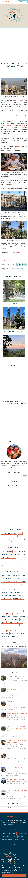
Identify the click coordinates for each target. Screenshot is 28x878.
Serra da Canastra (14, 633)
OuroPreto (9, 625)
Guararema (16, 581)
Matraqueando (21, 125)
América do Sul (14, 268)
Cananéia (24, 575)
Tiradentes (13, 636)
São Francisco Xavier (6, 595)
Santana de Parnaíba (6, 589)
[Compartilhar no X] (20, 264)
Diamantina (4, 619)
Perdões (11, 628)
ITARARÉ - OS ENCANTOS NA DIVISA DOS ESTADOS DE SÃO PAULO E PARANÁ (16, 689)
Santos (14, 589)
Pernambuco (8, 557)
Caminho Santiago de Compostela (9, 536)
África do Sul (9, 541)
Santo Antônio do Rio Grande (13, 630)
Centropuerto (14, 121)
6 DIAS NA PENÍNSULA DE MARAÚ (15, 779)
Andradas (4, 611)
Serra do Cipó (23, 633)
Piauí (14, 557)
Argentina (10, 533)
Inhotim (16, 619)
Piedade (18, 587)
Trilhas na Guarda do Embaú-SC (16, 767)
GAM (11, 180)
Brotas (8, 575)
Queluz (23, 587)
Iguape (3, 584)
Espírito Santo (5, 554)
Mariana (3, 625)
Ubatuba (3, 601)
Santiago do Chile (6, 269)
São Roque (15, 598)
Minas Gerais (17, 554)
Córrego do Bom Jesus (12, 616)
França (8, 539)
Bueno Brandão (19, 611)
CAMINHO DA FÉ (11, 701)
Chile (21, 268)
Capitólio (3, 613)
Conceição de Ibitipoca (19, 613)
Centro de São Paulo (6, 578)
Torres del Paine (18, 100)
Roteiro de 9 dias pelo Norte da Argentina (14, 646)
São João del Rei (5, 636)
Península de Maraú (13, 842)
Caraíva (16, 839)
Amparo (3, 575)
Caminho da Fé (21, 551)
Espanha (3, 539)
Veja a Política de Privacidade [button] (9, 872)
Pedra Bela (12, 587)
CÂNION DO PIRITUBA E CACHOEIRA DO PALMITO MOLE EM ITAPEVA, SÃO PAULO (16, 728)
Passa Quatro (5, 628)
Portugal (24, 539)
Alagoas (3, 551)
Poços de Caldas (19, 628)
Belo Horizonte (11, 611)
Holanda (14, 539)
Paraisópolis (16, 625)
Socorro (11, 592)
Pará (3, 557)
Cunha (18, 578)
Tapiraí (21, 598)
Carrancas (9, 613)
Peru (19, 539)
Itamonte (22, 619)
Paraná (23, 554)
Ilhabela (8, 584)
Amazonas (9, 551)
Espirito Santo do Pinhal (7, 581)
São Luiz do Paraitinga (6, 598)
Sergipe (20, 563)
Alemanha (4, 533)
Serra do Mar (4, 592)
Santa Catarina (13, 563)
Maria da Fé (19, 622)
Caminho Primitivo (22, 833)
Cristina (3, 616)
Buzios (14, 833)
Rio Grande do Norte (6, 560)
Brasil (15, 533)
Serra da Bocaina (21, 589)
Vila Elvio (9, 601)
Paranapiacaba (5, 587)
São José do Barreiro (17, 595)
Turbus (3, 247)
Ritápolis (3, 630)
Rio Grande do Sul (16, 560)
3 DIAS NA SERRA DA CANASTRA (15, 676)
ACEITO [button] (14, 875)
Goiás (11, 554)
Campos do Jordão (16, 575)
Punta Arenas (16, 252)
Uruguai (3, 541)
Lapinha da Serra (11, 622)
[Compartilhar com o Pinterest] (23, 264)
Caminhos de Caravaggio (7, 839)
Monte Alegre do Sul (21, 584)
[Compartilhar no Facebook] (17, 264)
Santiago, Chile (8, 260)
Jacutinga (4, 622)
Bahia (15, 551)
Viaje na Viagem (11, 125)
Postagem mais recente (11, 401)
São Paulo (4, 565)
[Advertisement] (14, 44)
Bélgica (20, 533)
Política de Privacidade (7, 824)
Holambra (23, 581)
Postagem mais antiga (17, 403)
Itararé (13, 584)
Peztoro (18, 146)
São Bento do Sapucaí (19, 592)
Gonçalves (10, 619)
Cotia (14, 578)
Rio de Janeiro (5, 563)
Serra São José (5, 633)
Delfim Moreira (22, 616)
